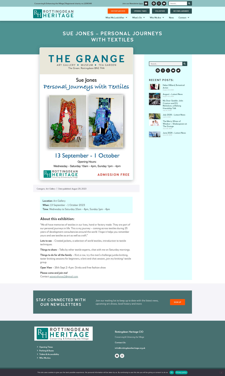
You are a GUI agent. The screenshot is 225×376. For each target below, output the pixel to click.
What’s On (137, 17)
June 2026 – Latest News (174, 132)
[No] (221, 372)
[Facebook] (154, 3)
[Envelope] (146, 3)
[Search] (189, 3)
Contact (182, 17)
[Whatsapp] (168, 70)
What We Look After (114, 17)
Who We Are (155, 17)
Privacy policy (181, 372)
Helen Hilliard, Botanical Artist (174, 86)
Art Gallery (50, 188)
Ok (172, 372)
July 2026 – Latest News (174, 114)
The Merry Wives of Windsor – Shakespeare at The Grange (175, 123)
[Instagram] (159, 3)
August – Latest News (173, 94)
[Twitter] (178, 70)
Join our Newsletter (132, 3)
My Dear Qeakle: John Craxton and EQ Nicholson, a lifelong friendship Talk (173, 104)
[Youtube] (164, 3)
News (171, 17)
